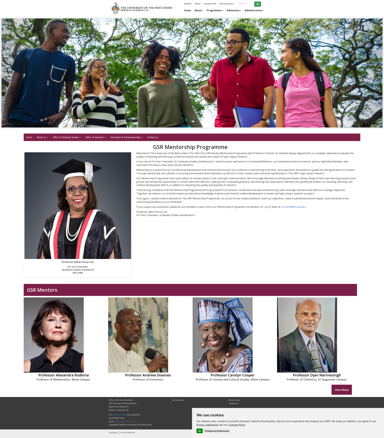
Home (29, 137)
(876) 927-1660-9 (119, 415)
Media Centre (234, 400)
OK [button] (199, 431)
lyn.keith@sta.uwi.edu (293, 206)
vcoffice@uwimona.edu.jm (125, 421)
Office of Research (95, 137)
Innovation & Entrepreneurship (126, 137)
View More (342, 390)
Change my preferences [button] (217, 431)
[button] (30, 73)
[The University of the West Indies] (142, 8)
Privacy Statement (127, 432)
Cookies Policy (236, 424)
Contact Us (152, 137)
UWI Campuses (225, 3)
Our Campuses (178, 400)
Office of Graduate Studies (66, 137)
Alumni (198, 3)
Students (187, 3)
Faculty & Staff (210, 3)
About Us (41, 137)
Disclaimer (113, 432)
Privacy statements (207, 424)
